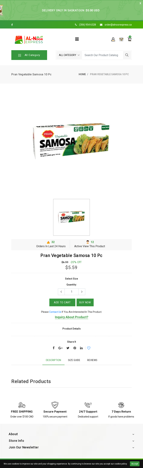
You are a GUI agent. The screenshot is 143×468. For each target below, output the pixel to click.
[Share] (53, 348)
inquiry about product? (71, 317)
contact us (55, 311)
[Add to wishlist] (86, 348)
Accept (134, 464)
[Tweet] (67, 348)
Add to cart (62, 302)
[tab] (53, 360)
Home (82, 74)
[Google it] (60, 348)
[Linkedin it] (81, 348)
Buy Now (85, 302)
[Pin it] (74, 348)
